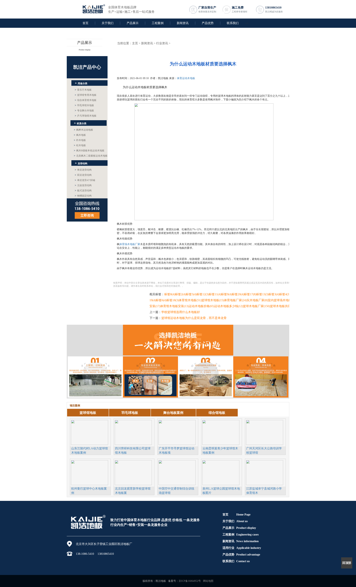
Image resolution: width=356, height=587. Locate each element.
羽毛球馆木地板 (84, 105)
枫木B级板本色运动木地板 (89, 150)
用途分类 (81, 83)
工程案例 (158, 23)
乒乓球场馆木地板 (85, 115)
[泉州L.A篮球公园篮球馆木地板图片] (220, 472)
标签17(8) (250, 294)
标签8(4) (169, 294)
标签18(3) (173, 300)
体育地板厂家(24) (235, 300)
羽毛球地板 (129, 413)
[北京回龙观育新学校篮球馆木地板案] (133, 472)
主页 (135, 43)
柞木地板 (80, 140)
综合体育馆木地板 (85, 100)
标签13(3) (262, 294)
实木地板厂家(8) (257, 300)
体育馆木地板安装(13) (174, 306)
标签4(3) (284, 294)
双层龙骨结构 (83, 175)
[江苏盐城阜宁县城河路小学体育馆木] (264, 472)
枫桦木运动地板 (83, 129)
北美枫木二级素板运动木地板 (91, 155)
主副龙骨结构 (83, 185)
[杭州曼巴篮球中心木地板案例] (89, 472)
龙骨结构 (81, 163)
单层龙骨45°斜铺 (85, 180)
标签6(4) (161, 300)
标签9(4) (226, 294)
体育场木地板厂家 (129, 244)
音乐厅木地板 (83, 89)
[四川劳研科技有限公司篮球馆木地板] (133, 432)
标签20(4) (238, 294)
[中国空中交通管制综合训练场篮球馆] (177, 472)
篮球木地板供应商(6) (283, 306)
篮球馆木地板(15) (212, 300)
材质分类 (80, 123)
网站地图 (208, 581)
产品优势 (208, 23)
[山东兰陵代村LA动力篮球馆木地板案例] (89, 432)
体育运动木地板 (186, 78)
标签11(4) (215, 294)
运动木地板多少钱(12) (228, 306)
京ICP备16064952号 (190, 581)
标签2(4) (180, 294)
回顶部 (346, 562)
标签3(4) (273, 294)
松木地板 (80, 145)
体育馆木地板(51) (190, 300)
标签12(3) (203, 294)
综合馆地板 (217, 413)
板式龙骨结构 (83, 190)
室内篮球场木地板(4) (281, 300)
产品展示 (133, 23)
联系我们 (233, 23)
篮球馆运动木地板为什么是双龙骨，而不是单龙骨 (194, 318)
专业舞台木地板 (84, 110)
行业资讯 (162, 43)
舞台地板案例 (173, 413)
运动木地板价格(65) (201, 306)
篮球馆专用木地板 (85, 95)
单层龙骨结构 (83, 169)
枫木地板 (80, 135)
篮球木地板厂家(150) (256, 306)
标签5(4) (191, 294)
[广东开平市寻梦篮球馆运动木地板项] (177, 432)
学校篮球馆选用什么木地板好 (180, 312)
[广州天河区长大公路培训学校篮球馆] (264, 432)
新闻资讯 (183, 23)
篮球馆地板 (88, 413)
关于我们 (107, 23)
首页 (85, 23)
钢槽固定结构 (83, 195)
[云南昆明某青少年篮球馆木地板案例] (220, 432)
